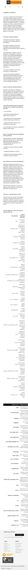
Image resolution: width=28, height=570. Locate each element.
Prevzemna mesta (19, 549)
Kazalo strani (7, 551)
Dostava (17, 548)
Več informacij (8, 568)
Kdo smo (6, 543)
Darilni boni (18, 552)
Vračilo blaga (18, 551)
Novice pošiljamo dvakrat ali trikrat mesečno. (13, 537)
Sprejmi (3, 568)
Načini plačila (18, 546)
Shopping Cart (22, 7)
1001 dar (14, 2)
